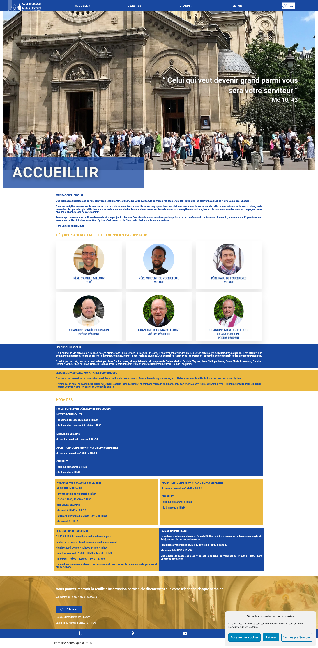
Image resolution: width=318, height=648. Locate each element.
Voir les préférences (296, 637)
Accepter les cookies (244, 637)
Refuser (271, 637)
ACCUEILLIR (82, 5)
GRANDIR (186, 5)
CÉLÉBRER (134, 5)
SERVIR (237, 5)
